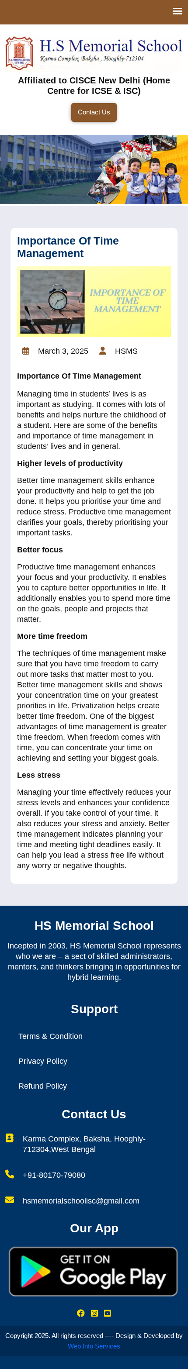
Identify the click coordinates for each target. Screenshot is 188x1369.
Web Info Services (94, 1346)
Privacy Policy (42, 1061)
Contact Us (94, 112)
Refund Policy (42, 1086)
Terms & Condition (50, 1036)
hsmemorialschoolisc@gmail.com (81, 1201)
